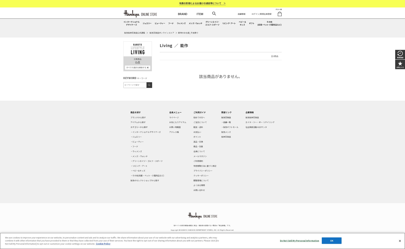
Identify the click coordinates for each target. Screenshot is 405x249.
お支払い (197, 132)
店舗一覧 (227, 122)
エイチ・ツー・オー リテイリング (260, 122)
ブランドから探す (138, 117)
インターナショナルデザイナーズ (131, 23)
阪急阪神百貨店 (252, 117)
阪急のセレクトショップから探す (145, 180)
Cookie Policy (103, 243)
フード (171, 23)
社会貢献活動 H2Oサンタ (256, 127)
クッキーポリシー (201, 175)
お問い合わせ (199, 190)
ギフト (251, 23)
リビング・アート (229, 23)
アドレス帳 (174, 132)
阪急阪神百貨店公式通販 (134, 32)
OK (331, 240)
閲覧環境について (201, 180)
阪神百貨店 (226, 136)
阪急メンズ (226, 132)
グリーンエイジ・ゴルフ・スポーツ (212, 23)
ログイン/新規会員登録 (261, 14)
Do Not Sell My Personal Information (299, 240)
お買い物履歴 (175, 127)
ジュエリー (147, 23)
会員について (199, 151)
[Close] (399, 240)
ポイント (197, 136)
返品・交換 (198, 141)
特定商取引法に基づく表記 (204, 165)
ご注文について (200, 122)
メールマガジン (200, 156)
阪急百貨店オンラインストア (162, 32)
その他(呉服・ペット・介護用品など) (269, 23)
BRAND (182, 14)
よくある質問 (199, 185)
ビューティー (160, 23)
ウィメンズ (181, 23)
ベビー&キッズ (242, 23)
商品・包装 (198, 146)
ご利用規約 (198, 161)
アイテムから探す (138, 122)
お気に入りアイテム (177, 122)
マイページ (174, 117)
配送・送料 (198, 127)
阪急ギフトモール (230, 127)
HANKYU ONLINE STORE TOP (140, 14)
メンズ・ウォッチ (195, 23)
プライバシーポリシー (202, 170)
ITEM (200, 14)
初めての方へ (199, 117)
